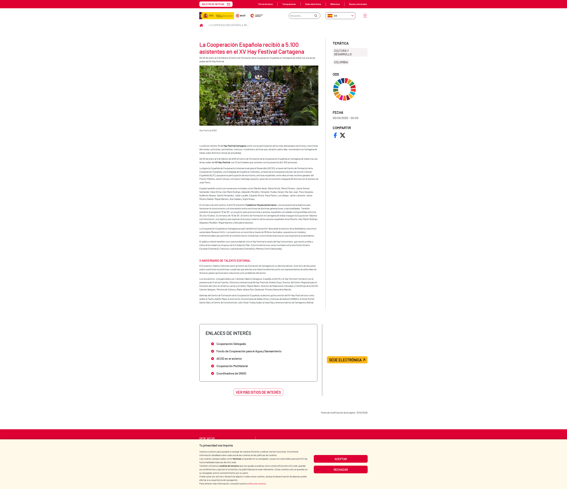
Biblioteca (335, 4)
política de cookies (256, 483)
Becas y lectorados (358, 4)
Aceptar (341, 459)
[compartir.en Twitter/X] (342, 135)
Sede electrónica (313, 4)
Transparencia (289, 4)
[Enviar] (316, 15)
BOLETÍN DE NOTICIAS (213, 4)
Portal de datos (265, 4)
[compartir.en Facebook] (335, 135)
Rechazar (341, 469)
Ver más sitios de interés (258, 392)
